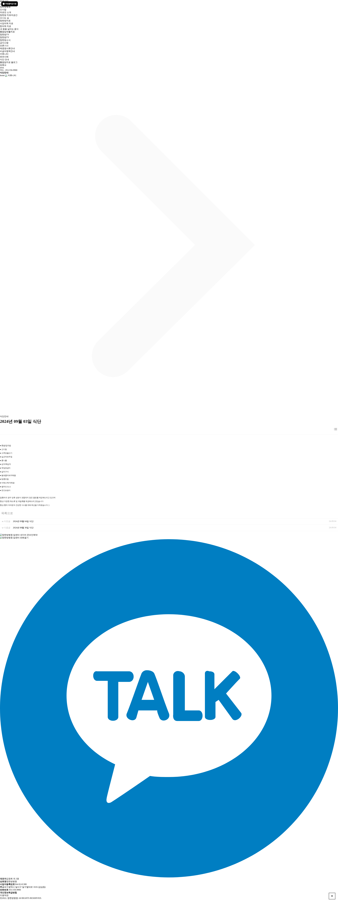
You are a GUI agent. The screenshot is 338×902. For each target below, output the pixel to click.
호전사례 (4, 57)
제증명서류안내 (7, 48)
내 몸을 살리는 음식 (9, 29)
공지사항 (4, 43)
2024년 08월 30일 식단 (23, 528)
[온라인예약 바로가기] (18, 535)
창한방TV (4, 37)
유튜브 (3, 65)
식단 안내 (4, 59)
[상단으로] (332, 896)
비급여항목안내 (7, 51)
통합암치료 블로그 (8, 62)
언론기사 (4, 46)
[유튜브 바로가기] (1, 901)
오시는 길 (4, 18)
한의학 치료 (5, 26)
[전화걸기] (14, 537)
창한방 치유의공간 (8, 15)
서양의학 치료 (6, 23)
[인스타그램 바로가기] (2, 901)
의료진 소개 (5, 12)
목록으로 (7, 513)
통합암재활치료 (7, 32)
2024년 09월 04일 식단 (23, 521)
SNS (2, 68)
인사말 (3, 9)
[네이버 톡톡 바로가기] (0, 901)
